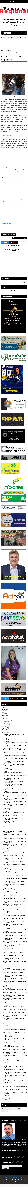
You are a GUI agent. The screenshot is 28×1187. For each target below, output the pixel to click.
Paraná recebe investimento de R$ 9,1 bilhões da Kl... (13, 1078)
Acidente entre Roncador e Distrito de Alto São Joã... (15, 1039)
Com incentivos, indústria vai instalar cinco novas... (14, 1024)
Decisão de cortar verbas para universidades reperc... (15, 740)
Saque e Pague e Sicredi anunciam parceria (15, 829)
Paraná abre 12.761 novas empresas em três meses (15, 770)
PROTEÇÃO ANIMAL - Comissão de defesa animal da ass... (15, 832)
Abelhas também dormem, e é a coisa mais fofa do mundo (15, 996)
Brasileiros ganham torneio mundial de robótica (13, 847)
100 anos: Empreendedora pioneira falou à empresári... (14, 853)
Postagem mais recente (8, 234)
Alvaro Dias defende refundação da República (12, 767)
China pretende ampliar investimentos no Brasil (14, 827)
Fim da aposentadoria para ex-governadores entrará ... (15, 1030)
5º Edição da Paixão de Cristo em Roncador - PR (15, 1001)
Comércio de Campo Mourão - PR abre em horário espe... (15, 759)
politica (4, 1111)
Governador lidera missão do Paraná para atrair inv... (14, 950)
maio (5, 731)
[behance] (24, 1179)
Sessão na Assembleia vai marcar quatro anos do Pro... (14, 890)
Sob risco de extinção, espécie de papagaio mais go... (15, 961)
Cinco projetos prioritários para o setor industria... (13, 1047)
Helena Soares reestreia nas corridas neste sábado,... (14, 862)
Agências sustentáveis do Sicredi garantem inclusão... (15, 1087)
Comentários (23, 699)
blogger (4, 242)
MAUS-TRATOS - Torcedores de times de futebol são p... (14, 970)
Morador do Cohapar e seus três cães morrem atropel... (13, 919)
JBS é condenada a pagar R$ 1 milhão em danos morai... (14, 865)
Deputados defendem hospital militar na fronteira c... (14, 737)
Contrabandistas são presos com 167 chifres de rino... (15, 1090)
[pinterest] (12, 1179)
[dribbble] (18, 1179)
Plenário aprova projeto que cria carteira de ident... (14, 899)
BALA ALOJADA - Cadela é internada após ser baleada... (14, 842)
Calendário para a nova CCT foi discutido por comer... (15, 1061)
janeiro (5, 1098)
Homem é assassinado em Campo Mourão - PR (15, 979)
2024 (3, 710)
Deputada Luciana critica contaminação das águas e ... (15, 959)
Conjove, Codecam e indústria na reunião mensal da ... (14, 936)
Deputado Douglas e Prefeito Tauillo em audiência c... (14, 885)
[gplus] (9, 1179)
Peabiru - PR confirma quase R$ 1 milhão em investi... (14, 750)
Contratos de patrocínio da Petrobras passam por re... (13, 973)
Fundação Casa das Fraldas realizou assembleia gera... (12, 887)
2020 (3, 717)
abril (5, 732)
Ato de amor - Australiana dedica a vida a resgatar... (14, 1013)
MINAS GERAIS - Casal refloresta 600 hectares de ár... (13, 813)
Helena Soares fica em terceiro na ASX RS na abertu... (14, 802)
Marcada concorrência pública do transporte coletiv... (15, 964)
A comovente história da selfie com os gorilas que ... (13, 933)
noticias (17, 1108)
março (5, 1095)
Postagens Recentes (5, 699)
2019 (3, 718)
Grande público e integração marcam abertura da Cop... (13, 787)
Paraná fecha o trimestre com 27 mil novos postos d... (15, 913)
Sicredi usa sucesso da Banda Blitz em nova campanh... (15, 1056)
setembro (6, 724)
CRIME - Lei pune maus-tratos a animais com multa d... (14, 976)
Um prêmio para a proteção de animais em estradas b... (15, 746)
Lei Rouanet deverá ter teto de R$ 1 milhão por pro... (15, 1021)
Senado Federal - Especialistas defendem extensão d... (14, 1073)
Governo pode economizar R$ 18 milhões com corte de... (14, 793)
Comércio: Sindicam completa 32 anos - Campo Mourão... (14, 856)
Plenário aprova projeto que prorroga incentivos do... (13, 1070)
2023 (3, 712)
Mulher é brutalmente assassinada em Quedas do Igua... (13, 822)
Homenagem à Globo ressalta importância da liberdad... (14, 839)
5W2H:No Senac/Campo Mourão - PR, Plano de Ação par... (15, 753)
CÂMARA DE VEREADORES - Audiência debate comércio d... (14, 764)
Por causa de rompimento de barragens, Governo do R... (14, 916)
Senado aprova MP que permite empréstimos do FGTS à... (12, 904)
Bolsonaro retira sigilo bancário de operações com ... (15, 879)
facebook (14, 242)
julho (5, 728)
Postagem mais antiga (19, 238)
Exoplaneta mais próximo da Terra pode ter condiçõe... (14, 1058)
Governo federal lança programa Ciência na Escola (14, 1004)
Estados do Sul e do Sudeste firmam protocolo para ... (13, 816)
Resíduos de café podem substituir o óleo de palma (14, 790)
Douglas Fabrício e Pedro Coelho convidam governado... (15, 939)
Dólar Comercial (14, 290)
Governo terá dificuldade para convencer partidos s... (14, 836)
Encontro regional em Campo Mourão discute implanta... (13, 1036)
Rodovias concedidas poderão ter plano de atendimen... (14, 1016)
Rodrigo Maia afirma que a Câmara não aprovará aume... (13, 762)
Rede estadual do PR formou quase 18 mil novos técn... (14, 876)
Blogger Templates (18, 1177)
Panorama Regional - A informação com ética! (14, 22)
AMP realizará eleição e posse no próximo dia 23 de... (14, 956)
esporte (4, 1108)
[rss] (21, 1179)
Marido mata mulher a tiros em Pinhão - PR (15, 834)
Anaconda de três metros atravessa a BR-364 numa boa (14, 784)
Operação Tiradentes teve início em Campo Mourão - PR (15, 907)
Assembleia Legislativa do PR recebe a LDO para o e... (15, 1093)
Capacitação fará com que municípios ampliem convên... (13, 845)
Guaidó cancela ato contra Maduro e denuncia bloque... (13, 804)
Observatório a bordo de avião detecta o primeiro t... (14, 824)
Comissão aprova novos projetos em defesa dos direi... (15, 942)
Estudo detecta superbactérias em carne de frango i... (15, 1027)
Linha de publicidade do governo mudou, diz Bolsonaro (15, 819)
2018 (3, 1100)
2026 (3, 707)
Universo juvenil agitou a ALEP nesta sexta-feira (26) (15, 859)
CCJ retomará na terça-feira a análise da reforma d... (14, 1041)
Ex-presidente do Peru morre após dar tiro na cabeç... (14, 1050)
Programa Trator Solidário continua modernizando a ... (12, 773)
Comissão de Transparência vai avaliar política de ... (13, 924)
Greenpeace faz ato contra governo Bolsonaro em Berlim (13, 893)
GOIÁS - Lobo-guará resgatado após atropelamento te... (13, 987)
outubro (6, 723)
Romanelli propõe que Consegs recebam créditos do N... (14, 756)
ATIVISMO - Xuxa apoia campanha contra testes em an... (14, 1076)
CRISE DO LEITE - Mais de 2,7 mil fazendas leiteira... (15, 867)
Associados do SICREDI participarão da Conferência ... (13, 1019)
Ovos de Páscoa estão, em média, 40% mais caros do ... (14, 1081)
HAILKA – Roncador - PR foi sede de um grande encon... (14, 799)
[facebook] (11, 1)
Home (3, 47)
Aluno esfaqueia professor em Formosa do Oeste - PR (14, 930)
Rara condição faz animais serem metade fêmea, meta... (14, 981)
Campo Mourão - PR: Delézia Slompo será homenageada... (14, 1010)
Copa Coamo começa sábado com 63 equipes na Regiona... (13, 882)
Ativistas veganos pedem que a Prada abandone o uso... (13, 734)
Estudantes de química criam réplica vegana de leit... (15, 796)
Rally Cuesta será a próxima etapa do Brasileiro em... (13, 779)
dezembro (7, 720)
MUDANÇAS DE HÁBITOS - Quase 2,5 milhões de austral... (13, 944)
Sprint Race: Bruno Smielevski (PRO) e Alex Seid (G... (15, 993)
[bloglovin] (15, 1179)
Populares (14, 698)
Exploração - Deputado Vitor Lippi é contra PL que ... (14, 902)
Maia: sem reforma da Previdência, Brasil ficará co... (14, 870)
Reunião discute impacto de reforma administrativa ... (13, 782)
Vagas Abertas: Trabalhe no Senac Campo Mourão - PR (14, 1033)
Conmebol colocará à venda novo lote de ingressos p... (14, 910)
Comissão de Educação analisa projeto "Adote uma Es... (13, 922)
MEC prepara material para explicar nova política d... (14, 984)
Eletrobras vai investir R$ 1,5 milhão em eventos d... (13, 967)
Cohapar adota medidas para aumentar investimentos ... (13, 999)
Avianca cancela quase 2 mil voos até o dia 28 (14, 990)
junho (5, 729)
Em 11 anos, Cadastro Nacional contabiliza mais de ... (14, 776)
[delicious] (15, 1182)
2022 (3, 714)
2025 (3, 709)
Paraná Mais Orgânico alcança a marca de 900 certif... (14, 1053)
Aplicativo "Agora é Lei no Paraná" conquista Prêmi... (15, 810)
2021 (3, 715)
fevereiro (6, 1096)
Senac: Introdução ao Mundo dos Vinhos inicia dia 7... (14, 807)
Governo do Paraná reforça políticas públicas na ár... (15, 743)
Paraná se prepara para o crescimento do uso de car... (14, 927)
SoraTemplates (8, 1177)
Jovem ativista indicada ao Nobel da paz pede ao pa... (14, 1044)
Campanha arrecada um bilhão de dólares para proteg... (14, 896)
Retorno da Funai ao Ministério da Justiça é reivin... (15, 873)
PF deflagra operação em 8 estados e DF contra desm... (14, 850)
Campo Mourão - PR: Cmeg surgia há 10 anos (14, 953)
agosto (6, 726)
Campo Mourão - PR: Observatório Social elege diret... (14, 1084)
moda (10, 1108)
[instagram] (17, 1)
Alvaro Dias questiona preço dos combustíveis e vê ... (12, 947)
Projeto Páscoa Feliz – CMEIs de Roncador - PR (15, 1067)
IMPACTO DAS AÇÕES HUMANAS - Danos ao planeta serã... (15, 1007)
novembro (7, 721)
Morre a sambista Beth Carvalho (12, 748)
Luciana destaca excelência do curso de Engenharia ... (14, 1064)
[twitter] (14, 1)
